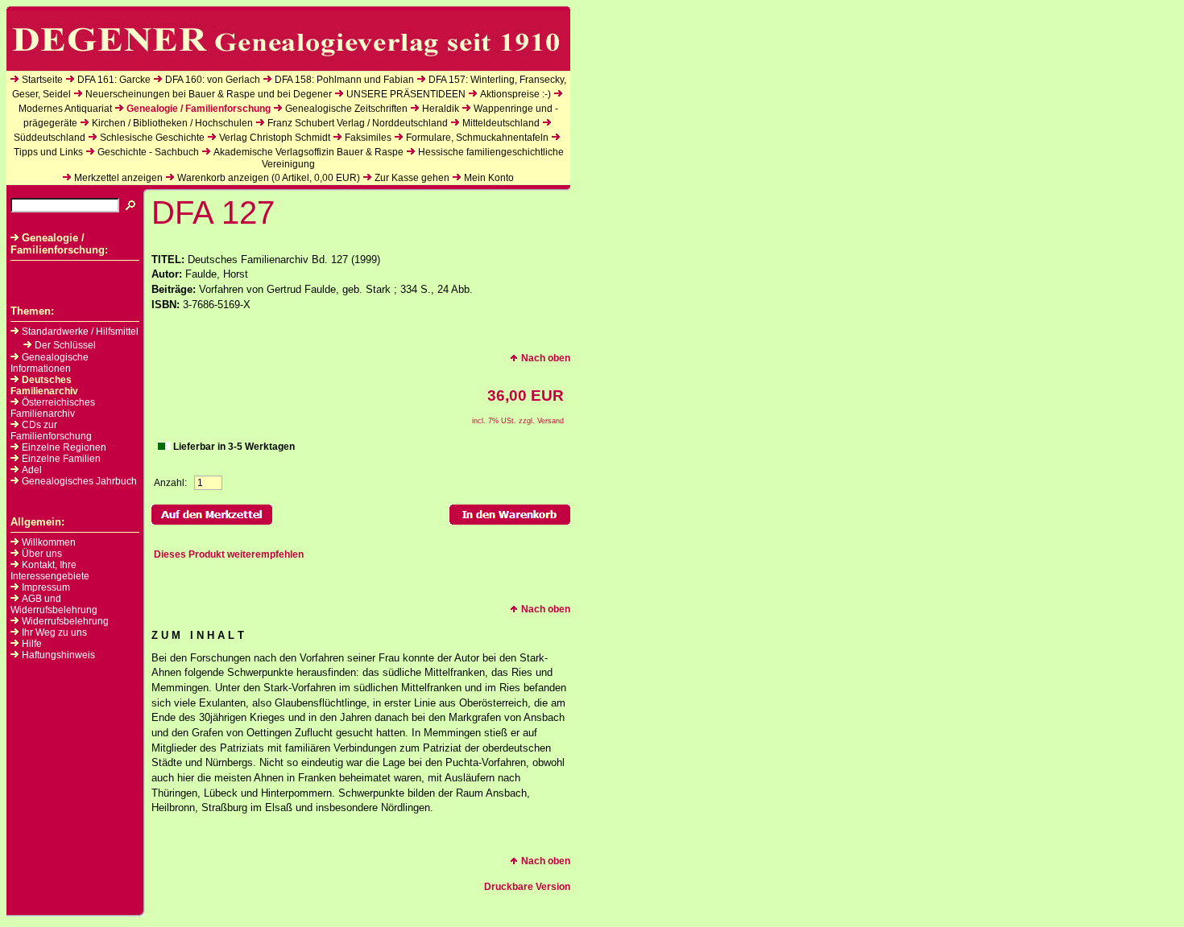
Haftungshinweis (58, 655)
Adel (32, 470)
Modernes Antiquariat (65, 108)
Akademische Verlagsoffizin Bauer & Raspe (308, 152)
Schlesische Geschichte (152, 137)
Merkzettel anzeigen (118, 177)
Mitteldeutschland (501, 123)
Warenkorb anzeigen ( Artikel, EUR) (268, 177)
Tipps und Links (48, 152)
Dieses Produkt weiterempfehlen (229, 554)
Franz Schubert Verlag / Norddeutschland (357, 123)
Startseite (42, 79)
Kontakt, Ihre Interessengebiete (49, 570)
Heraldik (440, 108)
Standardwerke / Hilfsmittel (80, 331)
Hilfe (32, 643)
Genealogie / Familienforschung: (59, 244)
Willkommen (49, 542)
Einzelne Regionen (64, 447)
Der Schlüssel (65, 345)
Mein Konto (489, 177)
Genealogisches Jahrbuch (79, 481)
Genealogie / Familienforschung (198, 108)
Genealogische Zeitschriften (346, 108)
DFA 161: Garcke (114, 79)
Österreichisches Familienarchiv (52, 408)
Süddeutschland (49, 137)
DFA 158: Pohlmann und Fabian (344, 79)
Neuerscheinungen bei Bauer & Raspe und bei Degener (208, 94)
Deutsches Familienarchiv (44, 385)
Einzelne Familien (61, 458)
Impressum (46, 587)
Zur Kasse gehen (412, 177)
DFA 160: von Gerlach (212, 79)
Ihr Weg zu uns (54, 632)
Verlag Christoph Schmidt (274, 137)
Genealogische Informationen (49, 363)
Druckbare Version (527, 886)
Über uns (42, 553)
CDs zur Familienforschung (51, 430)
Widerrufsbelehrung (65, 621)
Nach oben (545, 358)
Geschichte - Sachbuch (148, 152)
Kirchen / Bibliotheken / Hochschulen (172, 123)
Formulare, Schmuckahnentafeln (477, 137)
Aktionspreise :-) (515, 94)
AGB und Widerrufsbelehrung (53, 604)
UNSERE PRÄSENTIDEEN (406, 94)
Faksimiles (368, 137)
